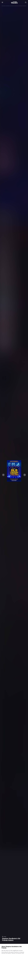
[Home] (14, 2)
